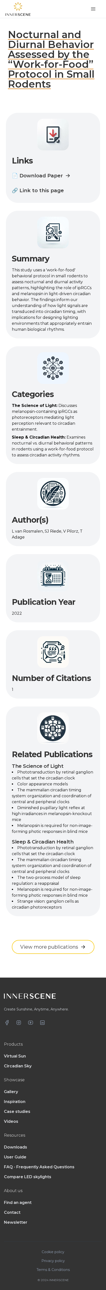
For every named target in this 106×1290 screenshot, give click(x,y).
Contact (12, 1212)
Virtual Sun (15, 1056)
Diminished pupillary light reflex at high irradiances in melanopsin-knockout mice (52, 813)
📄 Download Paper (37, 176)
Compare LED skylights (27, 1176)
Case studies (17, 1111)
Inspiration (14, 1101)
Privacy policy (53, 1261)
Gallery (11, 1091)
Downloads (15, 1147)
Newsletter (15, 1222)
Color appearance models (42, 784)
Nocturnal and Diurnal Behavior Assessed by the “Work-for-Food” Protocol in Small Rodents (51, 59)
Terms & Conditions (53, 1269)
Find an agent (18, 1202)
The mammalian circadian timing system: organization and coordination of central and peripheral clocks (51, 796)
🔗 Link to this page (38, 190)
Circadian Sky (18, 1066)
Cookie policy (53, 1252)
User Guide (15, 1157)
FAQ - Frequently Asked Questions (39, 1167)
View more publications (49, 947)
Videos (11, 1121)
